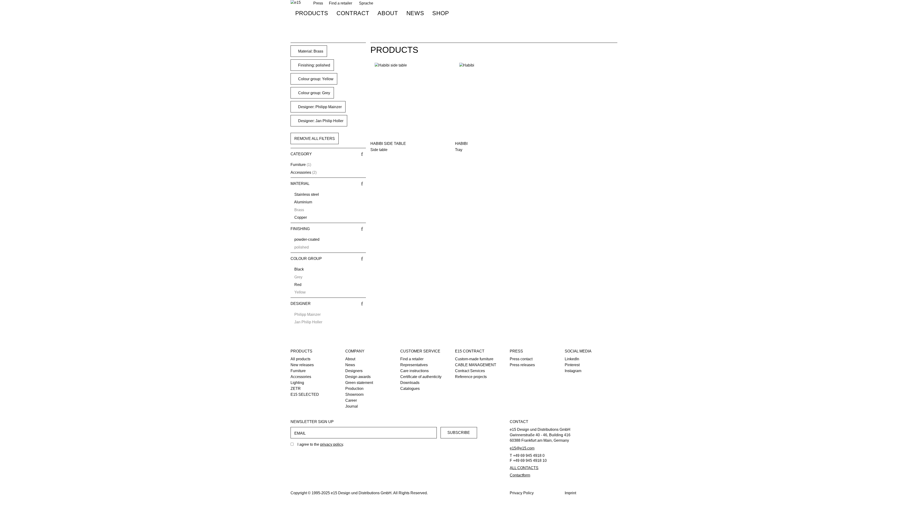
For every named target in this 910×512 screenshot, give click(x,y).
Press (516, 351)
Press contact (521, 359)
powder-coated (306, 239)
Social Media (578, 351)
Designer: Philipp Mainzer (319, 107)
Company (354, 351)
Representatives (414, 365)
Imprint (570, 493)
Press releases (522, 365)
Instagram (573, 371)
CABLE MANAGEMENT (475, 365)
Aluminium (303, 202)
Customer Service (420, 351)
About (388, 13)
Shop (440, 13)
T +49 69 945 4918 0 (527, 456)
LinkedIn (572, 359)
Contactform (520, 475)
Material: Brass (310, 51)
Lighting (297, 383)
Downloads (409, 383)
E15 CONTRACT (469, 351)
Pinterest (572, 365)
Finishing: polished (313, 65)
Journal (351, 406)
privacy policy (331, 444)
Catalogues (410, 389)
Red (297, 285)
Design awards (358, 377)
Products (311, 13)
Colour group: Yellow (315, 79)
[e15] (296, 2)
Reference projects (471, 377)
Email (300, 433)
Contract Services (470, 371)
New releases (302, 365)
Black (299, 269)
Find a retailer (340, 3)
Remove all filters (314, 139)
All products (300, 359)
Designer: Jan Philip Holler (320, 121)
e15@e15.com (522, 448)
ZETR (296, 389)
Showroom (354, 394)
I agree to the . (320, 444)
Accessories (301, 172)
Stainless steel (306, 194)
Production (354, 389)
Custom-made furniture (474, 359)
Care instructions (414, 371)
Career (351, 400)
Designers (354, 371)
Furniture (298, 165)
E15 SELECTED (305, 394)
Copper (300, 217)
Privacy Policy (522, 493)
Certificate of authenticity (420, 377)
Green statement (359, 383)
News (415, 13)
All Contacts (524, 468)
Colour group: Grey (313, 93)
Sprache (366, 3)
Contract (353, 13)
